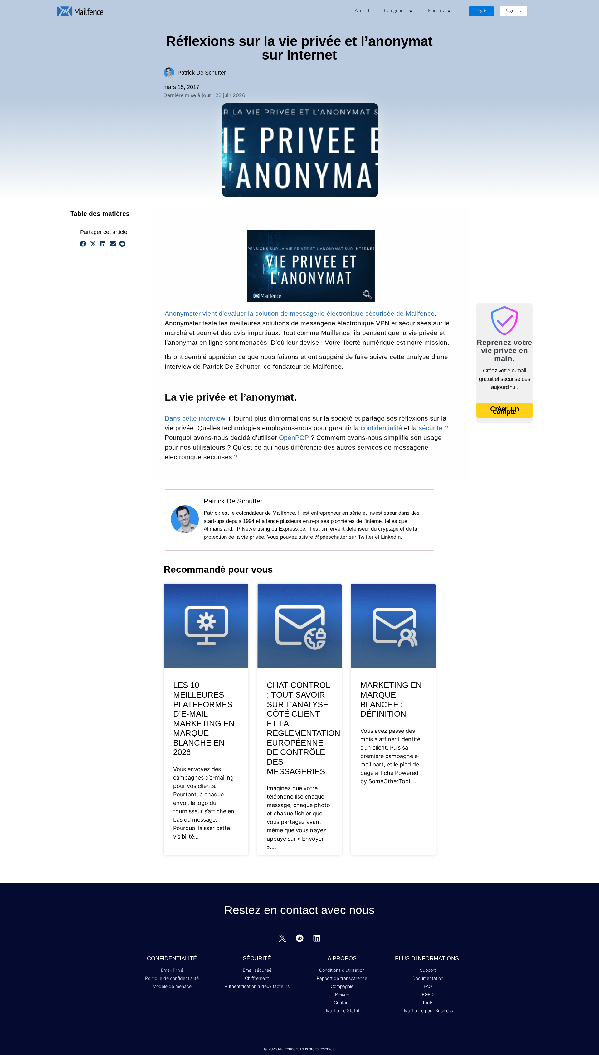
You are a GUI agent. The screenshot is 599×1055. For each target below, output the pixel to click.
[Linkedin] (316, 938)
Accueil (362, 10)
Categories (394, 10)
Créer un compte (504, 410)
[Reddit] (299, 938)
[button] (134, 213)
